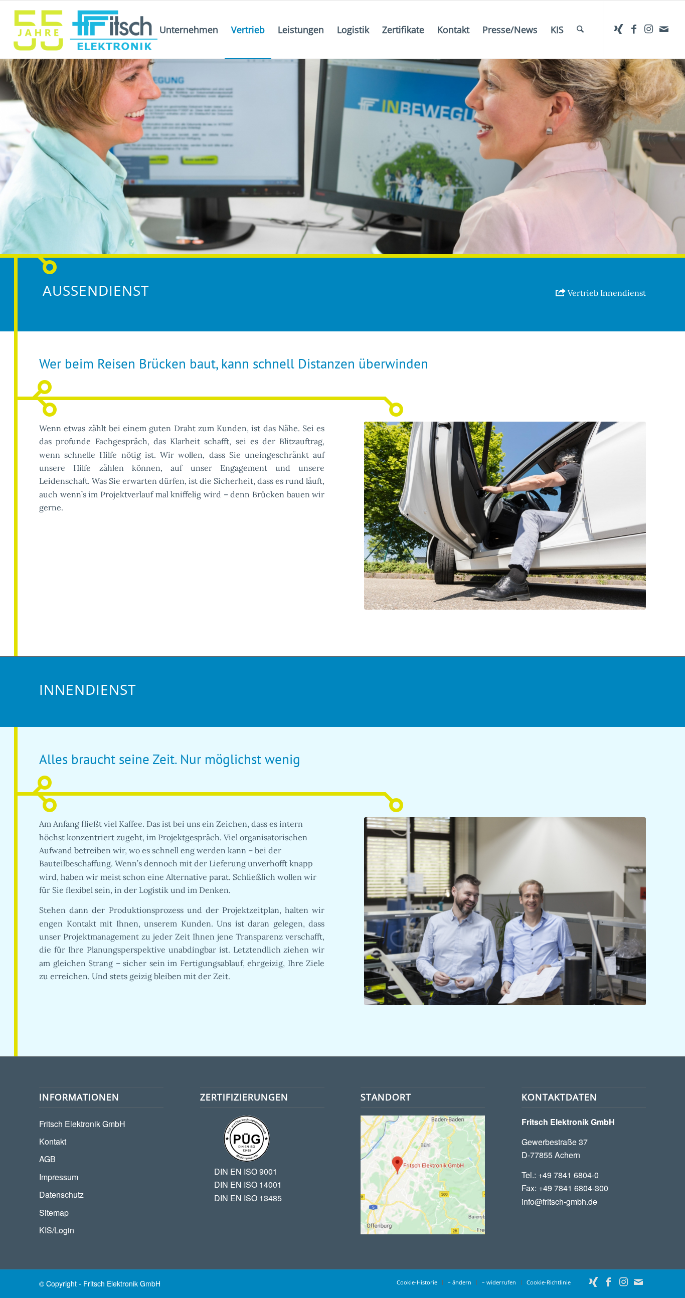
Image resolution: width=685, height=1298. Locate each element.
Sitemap (54, 1212)
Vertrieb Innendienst (606, 293)
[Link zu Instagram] (648, 29)
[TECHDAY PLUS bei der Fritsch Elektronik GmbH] (505, 911)
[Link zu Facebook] (633, 29)
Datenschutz (61, 1194)
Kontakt (52, 1141)
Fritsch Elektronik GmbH (82, 1124)
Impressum (58, 1177)
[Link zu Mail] (663, 29)
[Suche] (580, 30)
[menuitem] (189, 30)
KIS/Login (56, 1230)
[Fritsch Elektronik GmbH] (85, 30)
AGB (47, 1159)
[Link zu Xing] (618, 29)
